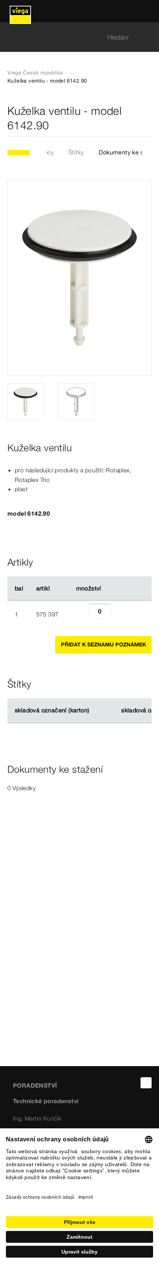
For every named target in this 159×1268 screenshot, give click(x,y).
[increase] (119, 614)
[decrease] (80, 614)
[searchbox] (73, 37)
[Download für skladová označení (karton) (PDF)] (95, 710)
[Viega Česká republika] (20, 11)
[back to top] (146, 1082)
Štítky (76, 152)
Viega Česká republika (35, 72)
